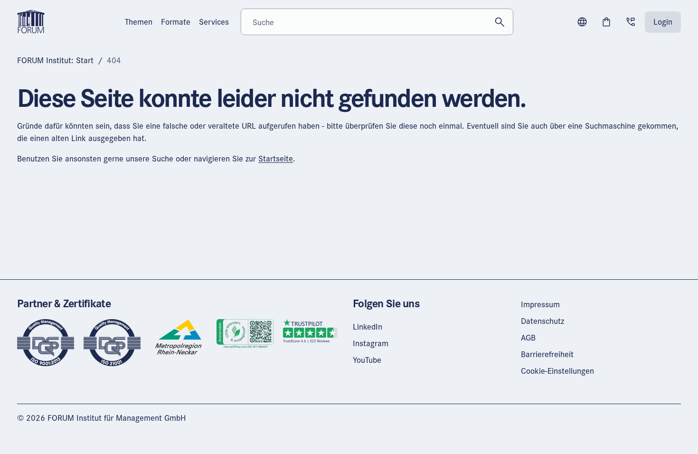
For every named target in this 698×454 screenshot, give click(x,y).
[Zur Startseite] (31, 20)
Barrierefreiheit (547, 354)
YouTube (367, 359)
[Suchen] (500, 22)
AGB (528, 337)
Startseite (275, 158)
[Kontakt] (631, 22)
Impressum (540, 304)
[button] (582, 22)
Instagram (370, 343)
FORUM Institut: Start (55, 60)
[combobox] (377, 22)
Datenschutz (542, 320)
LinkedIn (367, 326)
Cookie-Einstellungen (557, 370)
